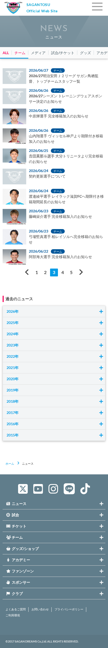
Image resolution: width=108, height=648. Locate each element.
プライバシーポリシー (69, 609)
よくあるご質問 (16, 609)
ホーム (10, 463)
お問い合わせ (40, 609)
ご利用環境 (13, 615)
